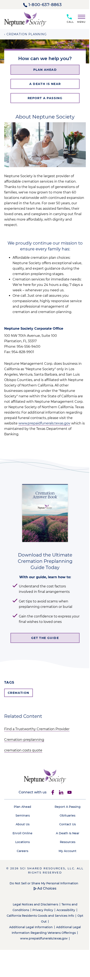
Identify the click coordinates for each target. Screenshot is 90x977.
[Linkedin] (61, 792)
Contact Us (67, 824)
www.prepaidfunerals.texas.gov (44, 423)
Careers (22, 851)
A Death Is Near (67, 833)
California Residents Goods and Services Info (40, 916)
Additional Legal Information (31, 927)
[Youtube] (69, 792)
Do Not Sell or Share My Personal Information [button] (44, 883)
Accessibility (66, 910)
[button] (80, 18)
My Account (67, 851)
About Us (23, 824)
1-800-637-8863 (45, 4)
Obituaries (67, 815)
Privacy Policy (42, 910)
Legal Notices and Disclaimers (35, 904)
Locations (22, 842)
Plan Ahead (22, 807)
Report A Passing (68, 807)
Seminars (22, 815)
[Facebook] (53, 792)
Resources (67, 842)
